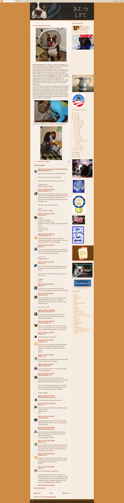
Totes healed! (79, 139)
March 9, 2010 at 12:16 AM (46, 234)
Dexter (40, 263)
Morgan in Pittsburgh (45, 429)
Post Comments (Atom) (49, 497)
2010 (75, 119)
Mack (39, 285)
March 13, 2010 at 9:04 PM (46, 427)
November (79, 122)
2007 (75, 156)
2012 (75, 115)
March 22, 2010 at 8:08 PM (46, 485)
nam (39, 468)
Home (51, 493)
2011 (75, 117)
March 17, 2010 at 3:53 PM (46, 466)
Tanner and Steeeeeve (80, 331)
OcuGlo (51, 75)
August (78, 127)
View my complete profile (81, 32)
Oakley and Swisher (79, 313)
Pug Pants (77, 318)
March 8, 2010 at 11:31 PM (46, 213)
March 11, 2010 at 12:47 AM (46, 403)
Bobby (40, 356)
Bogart (76, 296)
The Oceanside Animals (45, 397)
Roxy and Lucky (78, 322)
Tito (39, 405)
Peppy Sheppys (43, 375)
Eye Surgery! (79, 145)
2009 (75, 152)
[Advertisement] (82, 62)
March (77, 137)
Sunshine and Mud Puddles (82, 329)
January (78, 149)
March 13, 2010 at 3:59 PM (46, 416)
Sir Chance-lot (78, 327)
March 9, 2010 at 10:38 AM (46, 310)
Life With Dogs (42, 365)
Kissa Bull (77, 308)
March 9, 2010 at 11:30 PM (46, 373)
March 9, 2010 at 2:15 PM (46, 340)
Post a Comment (39, 488)
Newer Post (37, 493)
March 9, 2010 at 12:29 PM (46, 321)
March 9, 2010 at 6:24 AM (46, 284)
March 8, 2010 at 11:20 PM (46, 189)
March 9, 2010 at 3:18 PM (46, 364)
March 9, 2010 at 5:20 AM (46, 262)
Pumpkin (76, 320)
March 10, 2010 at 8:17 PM (46, 396)
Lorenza (40, 215)
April (77, 135)
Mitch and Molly (78, 311)
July (77, 129)
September (79, 125)
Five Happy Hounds (79, 303)
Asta (75, 294)
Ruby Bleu (41, 295)
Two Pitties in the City (45, 311)
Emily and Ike (85, 26)
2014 (75, 113)
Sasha (75, 325)
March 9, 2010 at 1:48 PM (46, 332)
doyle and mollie (43, 323)
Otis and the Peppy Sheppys (82, 315)
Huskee (76, 304)
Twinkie (76, 332)
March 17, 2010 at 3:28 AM (46, 440)
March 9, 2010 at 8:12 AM (46, 293)
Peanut (40, 334)
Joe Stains (41, 418)
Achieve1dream (43, 235)
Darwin (76, 299)
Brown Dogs (77, 297)
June (77, 131)
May (77, 133)
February (78, 147)
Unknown (41, 341)
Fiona (75, 301)
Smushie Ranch (43, 191)
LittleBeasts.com (86, 287)
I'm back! (77, 143)
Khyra (75, 306)
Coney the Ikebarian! (81, 141)
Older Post (65, 493)
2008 (75, 154)
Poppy (75, 317)
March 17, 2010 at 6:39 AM (46, 453)
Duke (39, 246)
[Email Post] (68, 161)
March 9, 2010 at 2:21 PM (46, 355)
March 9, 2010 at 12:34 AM (46, 245)
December (79, 120)
